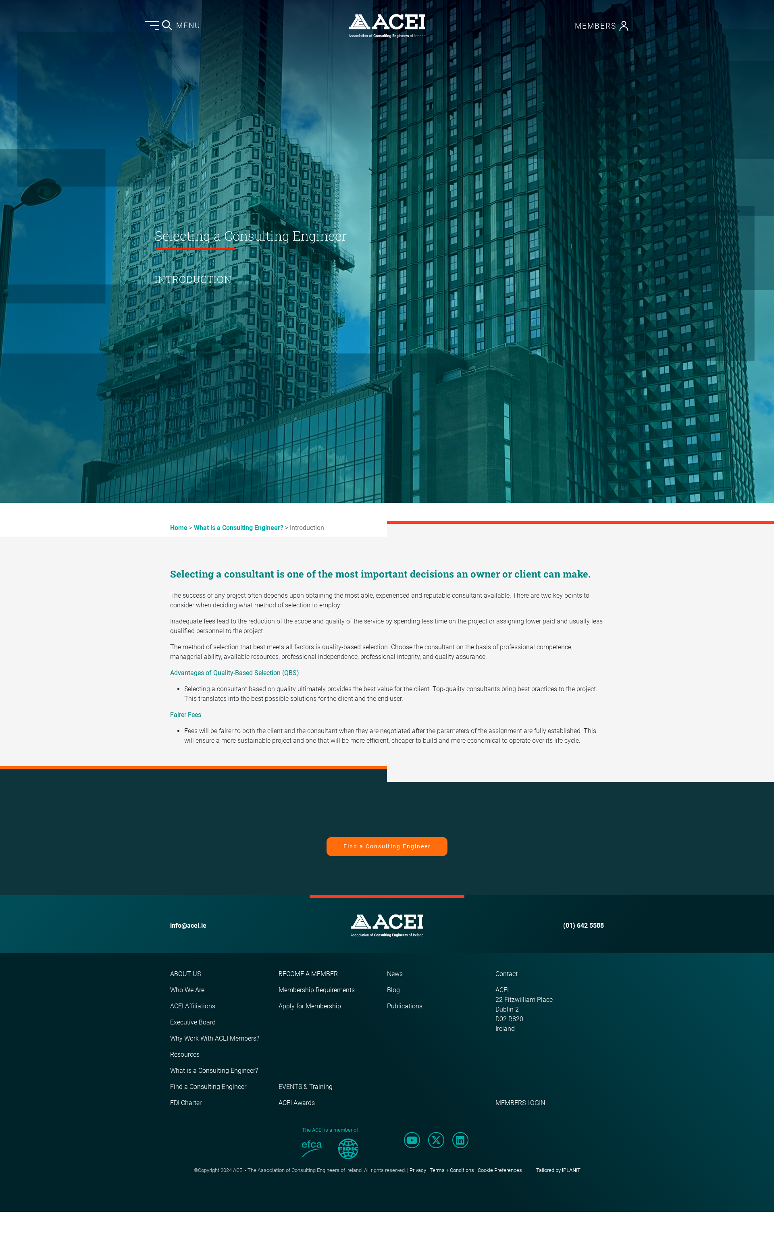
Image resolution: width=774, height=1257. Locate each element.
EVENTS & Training (306, 1087)
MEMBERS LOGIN (520, 1103)
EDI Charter (186, 1103)
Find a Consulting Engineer (387, 846)
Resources (185, 1054)
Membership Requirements (317, 990)
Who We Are (187, 990)
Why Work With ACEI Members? (214, 1038)
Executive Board (193, 1022)
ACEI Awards (297, 1103)
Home (178, 528)
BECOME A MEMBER (308, 974)
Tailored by (558, 1170)
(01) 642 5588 (583, 925)
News (395, 974)
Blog (393, 990)
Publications (404, 1006)
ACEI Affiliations (192, 1006)
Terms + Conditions (452, 1170)
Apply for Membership (310, 1006)
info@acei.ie (188, 925)
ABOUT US (185, 974)
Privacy (418, 1170)
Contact (506, 974)
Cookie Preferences (500, 1170)
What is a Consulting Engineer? (238, 528)
